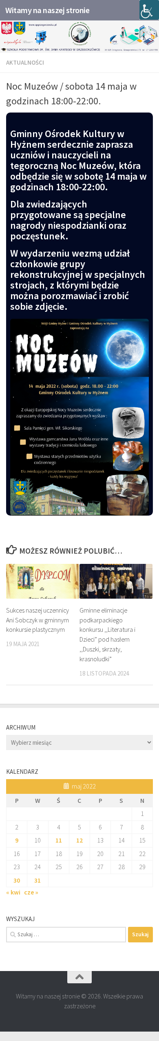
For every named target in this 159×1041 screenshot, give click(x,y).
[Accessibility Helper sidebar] (149, 10)
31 (37, 880)
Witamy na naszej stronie (47, 10)
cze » (31, 892)
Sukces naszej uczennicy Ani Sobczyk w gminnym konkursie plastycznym (37, 620)
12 (79, 840)
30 (16, 880)
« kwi (13, 892)
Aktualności (25, 62)
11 (58, 840)
